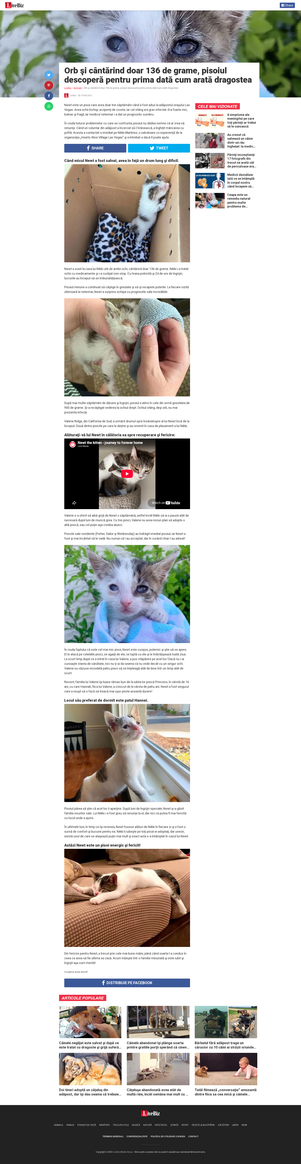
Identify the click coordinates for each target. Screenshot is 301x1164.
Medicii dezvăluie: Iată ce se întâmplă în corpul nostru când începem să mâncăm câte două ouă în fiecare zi (241, 181)
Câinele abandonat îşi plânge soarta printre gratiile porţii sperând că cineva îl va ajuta (158, 1045)
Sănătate (104, 1124)
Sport (185, 1124)
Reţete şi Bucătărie (203, 1124)
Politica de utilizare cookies (168, 1136)
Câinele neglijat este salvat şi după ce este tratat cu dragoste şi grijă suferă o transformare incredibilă (89, 1045)
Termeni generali (113, 1136)
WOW (244, 1124)
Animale (58, 1124)
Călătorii (223, 1124)
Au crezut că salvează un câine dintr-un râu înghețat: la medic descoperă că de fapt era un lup (240, 141)
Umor (235, 1124)
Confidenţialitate (137, 1136)
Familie (70, 1124)
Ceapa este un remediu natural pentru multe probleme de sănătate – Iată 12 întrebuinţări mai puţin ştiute (240, 201)
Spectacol (161, 1124)
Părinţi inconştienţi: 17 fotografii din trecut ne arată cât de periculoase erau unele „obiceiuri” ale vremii (241, 161)
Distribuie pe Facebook (129, 983)
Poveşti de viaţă (86, 1124)
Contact (193, 1136)
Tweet (161, 148)
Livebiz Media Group (123, 1151)
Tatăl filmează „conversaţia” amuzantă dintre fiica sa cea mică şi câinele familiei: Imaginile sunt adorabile (226, 1092)
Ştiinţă (174, 1124)
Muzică (136, 1124)
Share (97, 148)
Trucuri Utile (121, 1124)
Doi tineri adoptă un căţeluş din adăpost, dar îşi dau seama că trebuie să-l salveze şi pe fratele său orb (89, 1092)
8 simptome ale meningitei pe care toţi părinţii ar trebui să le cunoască (241, 120)
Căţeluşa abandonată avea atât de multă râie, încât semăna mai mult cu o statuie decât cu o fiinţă (157, 1092)
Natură (147, 1124)
